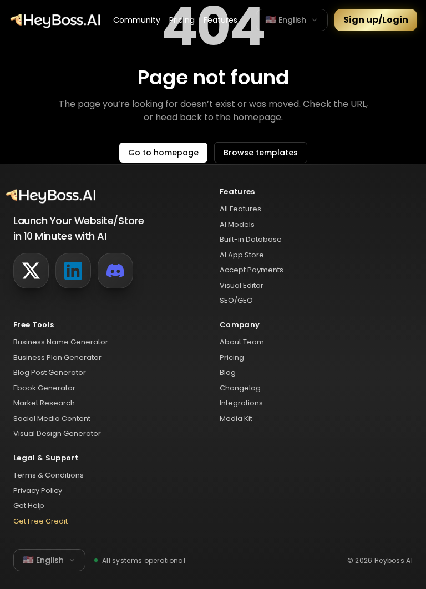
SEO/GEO (236, 300)
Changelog (240, 388)
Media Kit (236, 418)
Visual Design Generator (57, 433)
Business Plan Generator (57, 357)
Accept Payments (251, 270)
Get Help (28, 505)
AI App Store (242, 255)
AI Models (237, 224)
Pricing (182, 20)
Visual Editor (241, 285)
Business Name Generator (60, 342)
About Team (242, 342)
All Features (240, 209)
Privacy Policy (37, 490)
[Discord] (115, 270)
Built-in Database (251, 239)
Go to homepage (163, 152)
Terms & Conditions (48, 475)
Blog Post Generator (49, 372)
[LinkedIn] (73, 270)
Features (220, 20)
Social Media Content (51, 418)
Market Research (44, 403)
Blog (228, 372)
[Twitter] (31, 270)
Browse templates (261, 152)
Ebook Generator (44, 388)
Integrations (241, 403)
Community (136, 20)
